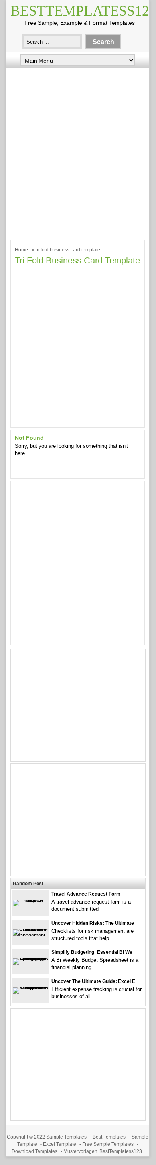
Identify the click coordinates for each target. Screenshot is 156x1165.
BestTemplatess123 (120, 1151)
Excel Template (59, 1144)
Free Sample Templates (108, 1144)
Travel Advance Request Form (85, 894)
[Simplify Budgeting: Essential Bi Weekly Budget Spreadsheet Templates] (31, 958)
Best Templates (109, 1137)
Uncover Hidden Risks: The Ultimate (92, 923)
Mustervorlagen (80, 1151)
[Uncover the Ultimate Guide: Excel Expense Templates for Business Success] (31, 987)
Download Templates (34, 1151)
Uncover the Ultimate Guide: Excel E (93, 981)
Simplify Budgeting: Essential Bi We (91, 952)
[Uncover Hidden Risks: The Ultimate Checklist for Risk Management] (31, 935)
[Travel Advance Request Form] (31, 900)
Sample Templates (66, 1137)
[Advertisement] (78, 152)
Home (21, 250)
